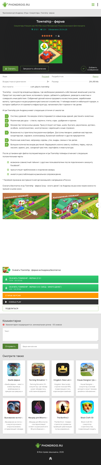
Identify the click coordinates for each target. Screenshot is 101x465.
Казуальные (30, 26)
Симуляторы (34, 13)
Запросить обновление (34, 68)
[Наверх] (50, 458)
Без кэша (42, 26)
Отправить (10, 346)
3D (37, 26)
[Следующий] (98, 205)
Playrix (95, 76)
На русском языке (65, 26)
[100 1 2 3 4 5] (47, 36)
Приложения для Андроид (13, 13)
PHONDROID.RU (19, 4)
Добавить (93, 68)
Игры (26, 13)
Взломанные (52, 26)
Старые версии (13, 295)
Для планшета (79, 26)
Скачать (12, 68)
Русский (45, 76)
